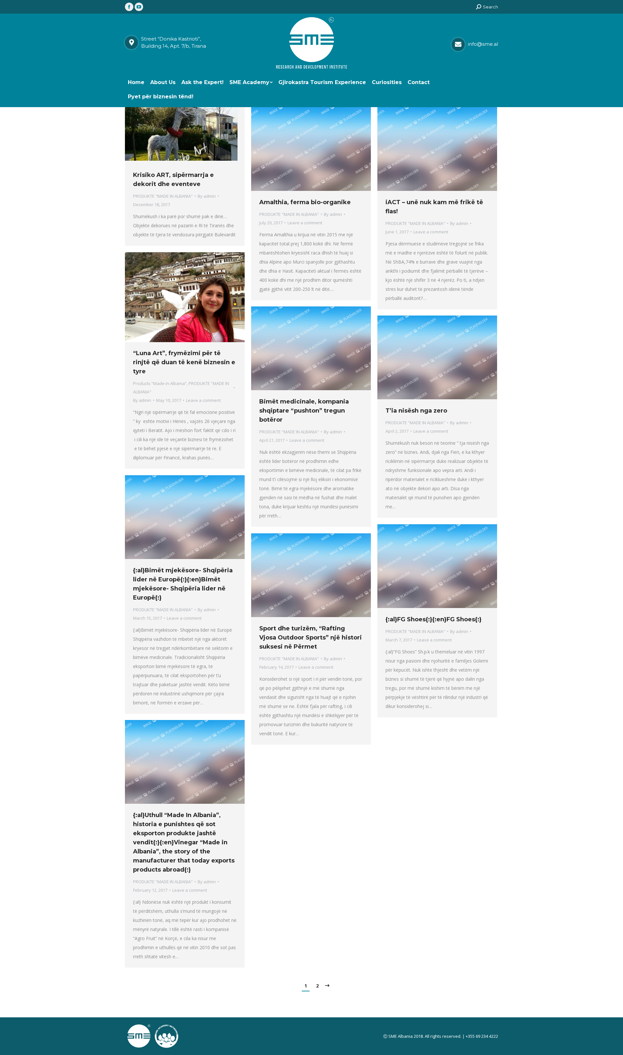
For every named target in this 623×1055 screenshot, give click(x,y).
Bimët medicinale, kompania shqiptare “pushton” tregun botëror (304, 410)
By (207, 196)
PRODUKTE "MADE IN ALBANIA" (163, 196)
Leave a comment (304, 223)
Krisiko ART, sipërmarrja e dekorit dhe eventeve (173, 179)
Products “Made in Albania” (160, 383)
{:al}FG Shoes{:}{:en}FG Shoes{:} (433, 619)
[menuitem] (136, 82)
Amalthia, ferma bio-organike (305, 202)
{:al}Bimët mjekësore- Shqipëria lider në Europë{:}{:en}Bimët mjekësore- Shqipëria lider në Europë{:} (183, 584)
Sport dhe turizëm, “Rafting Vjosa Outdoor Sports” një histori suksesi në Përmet (310, 637)
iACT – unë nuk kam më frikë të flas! (434, 207)
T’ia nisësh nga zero (416, 410)
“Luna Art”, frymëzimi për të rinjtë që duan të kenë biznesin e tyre (184, 362)
